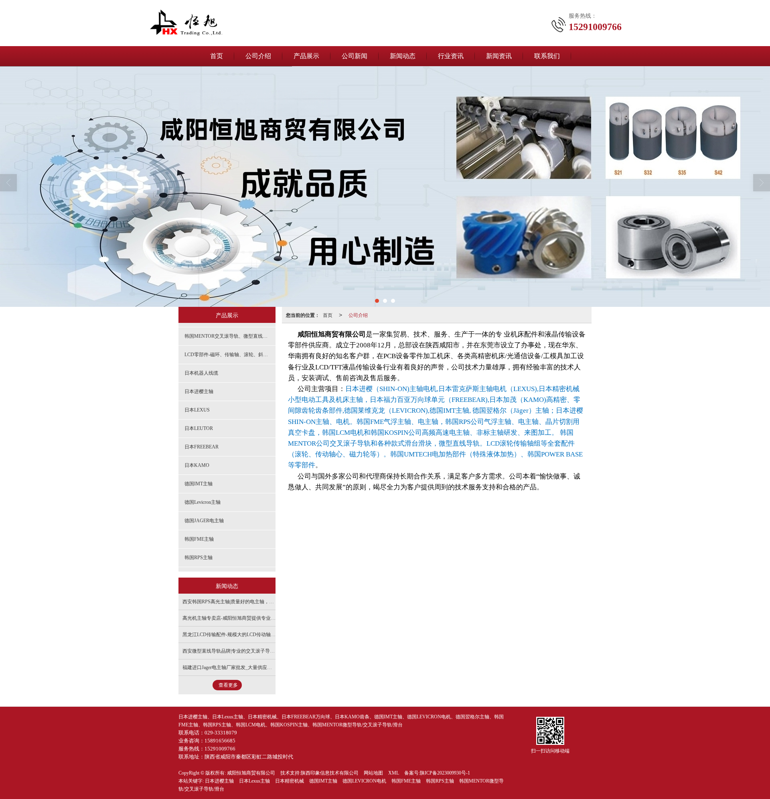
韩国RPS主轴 (198, 557)
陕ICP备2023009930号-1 (445, 773)
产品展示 (306, 56)
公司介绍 (258, 56)
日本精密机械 (289, 781)
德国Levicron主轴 (202, 502)
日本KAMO (196, 465)
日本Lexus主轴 (254, 781)
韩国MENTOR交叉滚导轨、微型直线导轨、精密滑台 (230, 336)
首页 (216, 56)
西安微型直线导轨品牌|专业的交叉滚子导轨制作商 (235, 651)
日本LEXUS (197, 410)
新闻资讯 (499, 56)
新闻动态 (402, 56)
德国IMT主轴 (198, 484)
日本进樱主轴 (198, 391)
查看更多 (228, 685)
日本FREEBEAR (201, 447)
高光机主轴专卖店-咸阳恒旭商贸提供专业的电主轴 (236, 618)
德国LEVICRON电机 (364, 781)
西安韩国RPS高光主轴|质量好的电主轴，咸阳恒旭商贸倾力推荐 (249, 601)
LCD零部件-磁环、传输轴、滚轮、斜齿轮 (228, 354)
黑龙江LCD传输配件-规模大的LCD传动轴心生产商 (236, 634)
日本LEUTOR (198, 428)
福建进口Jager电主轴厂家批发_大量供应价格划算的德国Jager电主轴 (253, 667)
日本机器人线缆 (201, 373)
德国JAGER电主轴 (204, 520)
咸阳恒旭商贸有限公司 (251, 773)
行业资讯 (451, 56)
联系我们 (547, 56)
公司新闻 (354, 56)
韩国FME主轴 (199, 539)
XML (393, 773)
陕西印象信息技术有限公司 (330, 773)
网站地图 (373, 773)
